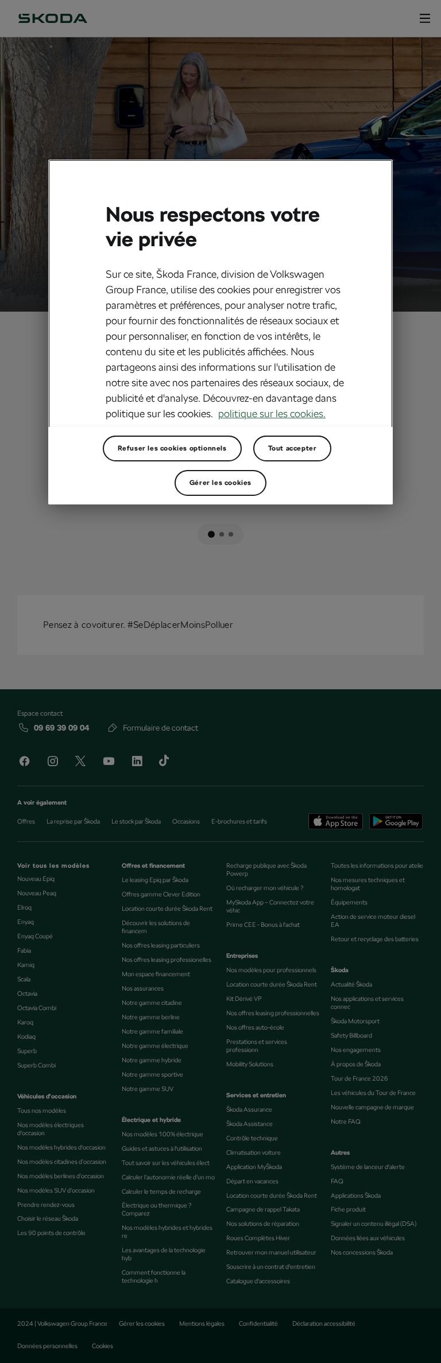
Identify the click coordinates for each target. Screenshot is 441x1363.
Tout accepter (292, 448)
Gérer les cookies (220, 483)
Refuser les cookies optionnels (172, 448)
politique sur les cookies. (272, 413)
